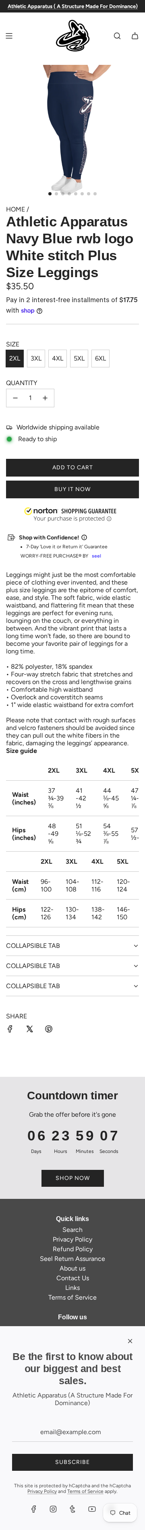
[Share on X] (29, 1029)
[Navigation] (9, 36)
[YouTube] (92, 1509)
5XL (79, 358)
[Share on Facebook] (10, 1029)
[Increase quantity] (45, 398)
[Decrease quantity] (15, 398)
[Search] (117, 36)
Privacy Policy (42, 1491)
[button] (0, 1489)
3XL (36, 358)
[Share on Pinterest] (49, 1029)
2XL (14, 358)
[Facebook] (34, 1509)
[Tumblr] (72, 1509)
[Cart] (135, 36)
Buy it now (72, 489)
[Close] (130, 1341)
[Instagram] (53, 1509)
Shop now (73, 1178)
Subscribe (72, 1462)
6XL (100, 358)
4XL (57, 358)
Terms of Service (85, 1491)
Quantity (21, 383)
